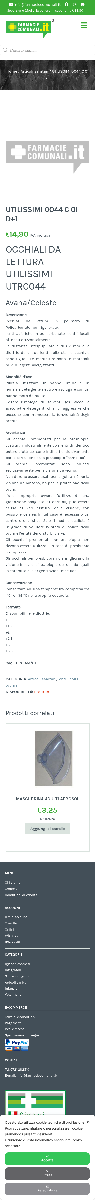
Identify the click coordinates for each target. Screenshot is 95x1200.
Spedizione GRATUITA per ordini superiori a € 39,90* (46, 11)
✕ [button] (88, 1121)
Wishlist (11, 936)
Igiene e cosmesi (17, 964)
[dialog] (47, 1157)
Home (12, 71)
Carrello (11, 923)
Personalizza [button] (47, 1190)
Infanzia (11, 989)
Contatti (11, 889)
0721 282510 (19, 1069)
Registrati (12, 942)
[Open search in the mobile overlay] (47, 50)
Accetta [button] (47, 1160)
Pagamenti (13, 1023)
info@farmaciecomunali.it (37, 1076)
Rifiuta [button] (47, 1175)
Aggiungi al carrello (47, 829)
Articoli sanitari (34, 71)
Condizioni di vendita (21, 895)
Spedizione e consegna (22, 1035)
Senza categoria (17, 976)
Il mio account (16, 917)
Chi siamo (12, 883)
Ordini (9, 930)
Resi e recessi (15, 1029)
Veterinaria (13, 995)
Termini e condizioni (20, 1017)
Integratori (13, 970)
